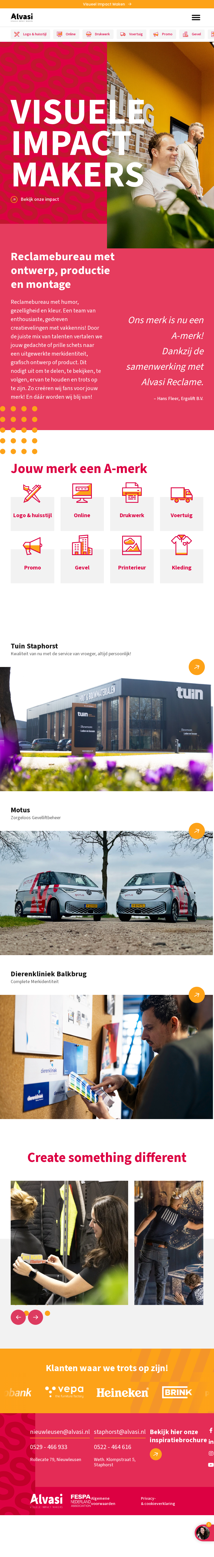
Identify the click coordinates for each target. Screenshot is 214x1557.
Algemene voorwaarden (103, 1501)
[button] (18, 1317)
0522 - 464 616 (112, 1447)
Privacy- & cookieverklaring (158, 1501)
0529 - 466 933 (48, 1447)
